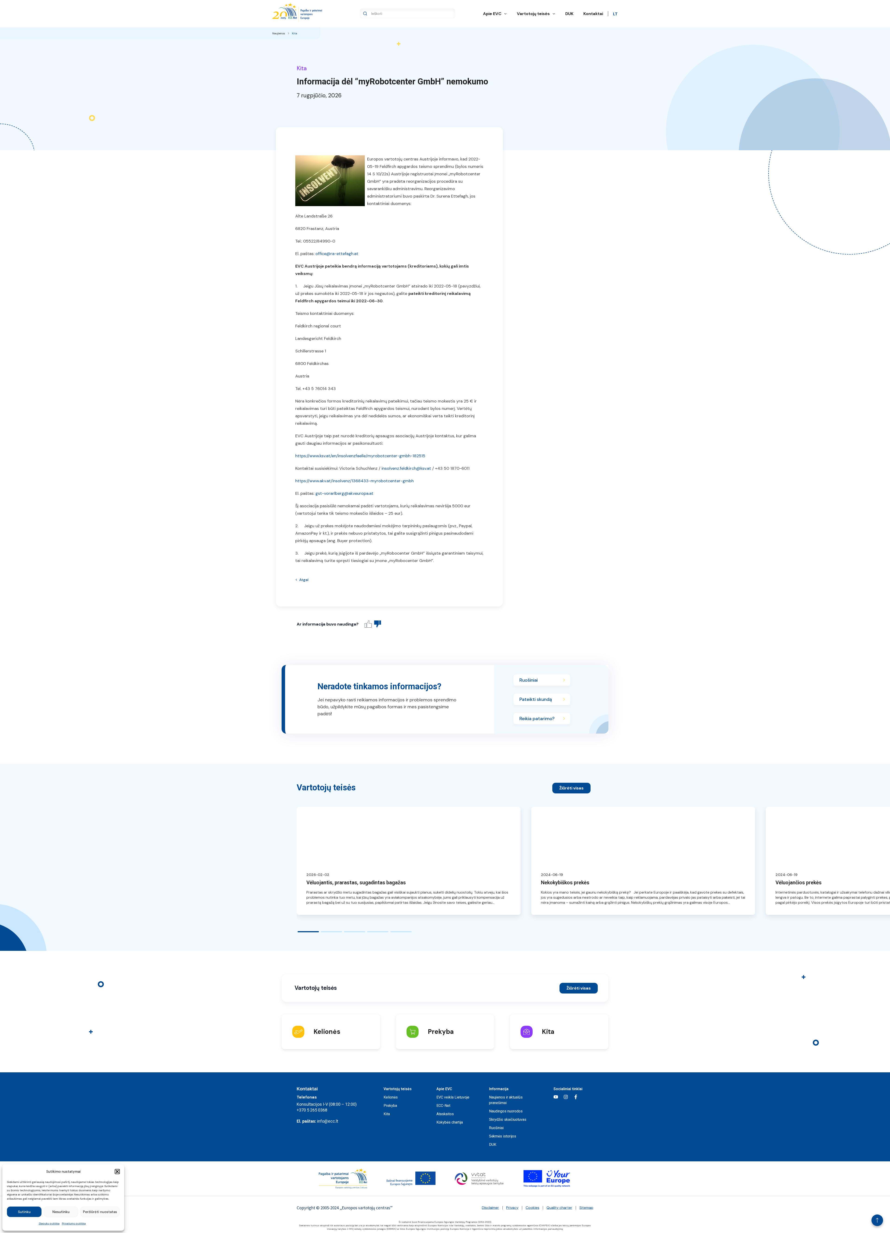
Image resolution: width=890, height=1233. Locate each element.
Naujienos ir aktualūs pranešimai (506, 1100)
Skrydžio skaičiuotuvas (507, 1119)
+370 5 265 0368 (312, 1110)
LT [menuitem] (615, 14)
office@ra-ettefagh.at (336, 253)
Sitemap (586, 1207)
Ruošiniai (528, 680)
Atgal (303, 579)
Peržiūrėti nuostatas (100, 1212)
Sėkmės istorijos (502, 1136)
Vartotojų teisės (533, 13)
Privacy (512, 1207)
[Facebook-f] (575, 1097)
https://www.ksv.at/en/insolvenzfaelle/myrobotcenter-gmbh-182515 (360, 456)
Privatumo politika (74, 1223)
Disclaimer (490, 1207)
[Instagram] (565, 1097)
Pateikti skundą (535, 699)
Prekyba (390, 1105)
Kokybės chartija (449, 1122)
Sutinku (24, 1212)
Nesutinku (61, 1212)
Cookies (532, 1207)
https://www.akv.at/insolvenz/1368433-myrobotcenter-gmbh (354, 481)
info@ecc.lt (327, 1121)
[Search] (365, 14)
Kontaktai (593, 13)
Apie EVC (492, 13)
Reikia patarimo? (537, 719)
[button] (117, 1171)
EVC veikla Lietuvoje (452, 1097)
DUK (569, 13)
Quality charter (559, 1207)
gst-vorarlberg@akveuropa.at (344, 493)
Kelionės (391, 1097)
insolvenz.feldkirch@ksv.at (406, 468)
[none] (615, 14)
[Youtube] (555, 1097)
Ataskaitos (445, 1114)
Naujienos (278, 33)
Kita (294, 33)
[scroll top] (877, 1220)
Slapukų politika (49, 1223)
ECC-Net (443, 1105)
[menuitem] (615, 14)
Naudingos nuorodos (506, 1111)
